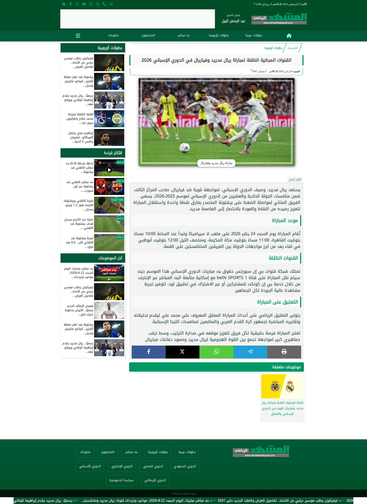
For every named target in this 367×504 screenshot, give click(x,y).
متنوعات (113, 35)
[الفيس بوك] (70, 3)
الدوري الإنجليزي (122, 466)
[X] (183, 352)
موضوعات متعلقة (286, 367)
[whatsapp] (216, 352)
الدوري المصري (153, 466)
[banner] (137, 18)
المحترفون (148, 35)
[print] (284, 352)
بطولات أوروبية (219, 35)
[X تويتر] (77, 3)
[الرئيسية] (63, 3)
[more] (111, 3)
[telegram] (250, 352)
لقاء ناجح (295, 179)
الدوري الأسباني (90, 466)
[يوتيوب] (84, 3)
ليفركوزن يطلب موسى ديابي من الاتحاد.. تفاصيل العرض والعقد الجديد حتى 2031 (299, 500)
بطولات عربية (253, 35)
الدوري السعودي (185, 466)
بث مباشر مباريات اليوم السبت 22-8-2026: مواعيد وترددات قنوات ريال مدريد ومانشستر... (166, 500)
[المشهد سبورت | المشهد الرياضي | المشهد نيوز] (279, 20)
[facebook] (149, 352)
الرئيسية (293, 48)
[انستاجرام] (91, 3)
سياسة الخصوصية (121, 480)
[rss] (97, 3)
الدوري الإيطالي (155, 480)
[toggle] (78, 35)
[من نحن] (104, 3)
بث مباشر (184, 35)
